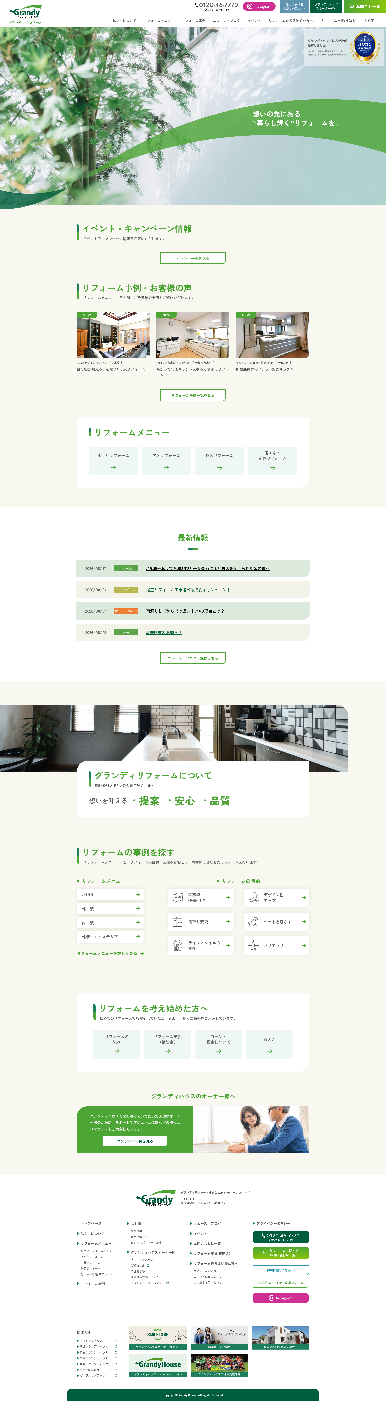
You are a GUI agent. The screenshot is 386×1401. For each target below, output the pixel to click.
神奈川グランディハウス (95, 1364)
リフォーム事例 (194, 20)
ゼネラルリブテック (92, 1375)
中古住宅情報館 (90, 1370)
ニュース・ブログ (226, 20)
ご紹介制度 (138, 1265)
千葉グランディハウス (94, 1358)
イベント (254, 20)
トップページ (91, 1223)
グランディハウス (91, 1341)
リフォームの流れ (205, 1271)
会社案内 (138, 1223)
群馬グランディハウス (94, 1352)
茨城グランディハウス (94, 1346)
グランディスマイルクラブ (148, 1283)
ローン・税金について (208, 1277)
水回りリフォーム (92, 1257)
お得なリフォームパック (96, 1251)
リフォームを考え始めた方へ (216, 1263)
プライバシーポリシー (273, 1223)
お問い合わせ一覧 (207, 1243)
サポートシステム (142, 1259)
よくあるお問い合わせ (208, 1282)
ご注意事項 (138, 1271)
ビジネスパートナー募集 (146, 1243)
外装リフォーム (91, 1268)
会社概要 (136, 1231)
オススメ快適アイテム (145, 1277)
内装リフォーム (91, 1263)
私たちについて (125, 20)
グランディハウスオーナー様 (153, 1252)
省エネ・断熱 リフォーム (97, 1274)
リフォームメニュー (96, 1243)
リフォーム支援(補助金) (338, 20)
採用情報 (136, 1237)
